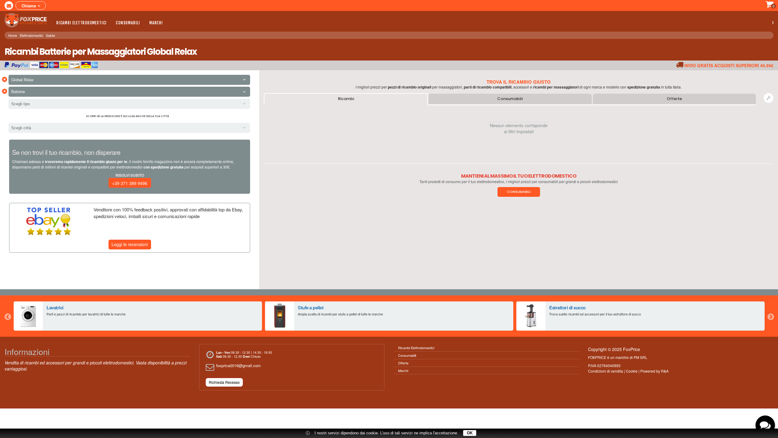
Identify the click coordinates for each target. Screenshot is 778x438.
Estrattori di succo (567, 307)
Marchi (156, 22)
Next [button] (770, 316)
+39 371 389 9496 (129, 183)
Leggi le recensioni (130, 244)
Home (12, 35)
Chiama (29, 6)
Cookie (632, 371)
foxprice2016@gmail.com (238, 365)
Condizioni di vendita (605, 371)
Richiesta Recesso (224, 382)
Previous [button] (8, 316)
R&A (665, 371)
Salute (50, 35)
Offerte (674, 99)
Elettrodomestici (31, 35)
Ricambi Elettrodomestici (81, 22)
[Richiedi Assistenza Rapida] (768, 98)
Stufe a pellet (310, 307)
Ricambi (346, 99)
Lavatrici (55, 307)
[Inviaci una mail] (9, 5)
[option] (137, 316)
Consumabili (128, 22)
